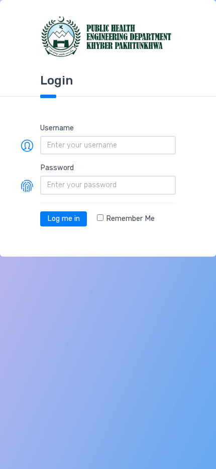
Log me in (63, 218)
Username (57, 128)
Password (57, 168)
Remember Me (130, 218)
